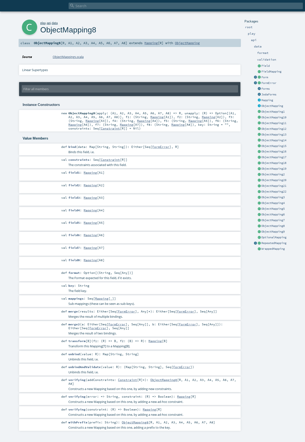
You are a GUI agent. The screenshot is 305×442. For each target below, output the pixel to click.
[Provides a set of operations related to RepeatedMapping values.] (255, 243)
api (49, 23)
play (43, 23)
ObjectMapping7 (273, 220)
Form (264, 77)
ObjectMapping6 (273, 214)
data (55, 23)
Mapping (267, 100)
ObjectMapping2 (273, 174)
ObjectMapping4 (273, 203)
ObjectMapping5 (273, 208)
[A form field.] (259, 66)
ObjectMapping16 (273, 151)
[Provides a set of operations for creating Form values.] (255, 77)
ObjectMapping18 (273, 163)
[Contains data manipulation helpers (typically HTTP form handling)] (259, 89)
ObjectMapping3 (273, 197)
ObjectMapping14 (273, 140)
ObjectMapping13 (273, 134)
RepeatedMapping (273, 243)
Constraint (110, 128)
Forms (265, 88)
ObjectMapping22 (273, 191)
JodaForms (268, 94)
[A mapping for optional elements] (259, 237)
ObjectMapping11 (273, 123)
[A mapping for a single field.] (259, 72)
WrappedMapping (273, 248)
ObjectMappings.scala (68, 57)
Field (265, 66)
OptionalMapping (273, 237)
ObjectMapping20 (273, 180)
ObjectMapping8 (273, 226)
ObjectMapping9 (273, 231)
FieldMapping (271, 71)
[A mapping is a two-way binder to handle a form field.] (259, 100)
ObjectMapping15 (273, 146)
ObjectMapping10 (273, 117)
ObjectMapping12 (273, 128)
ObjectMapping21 (273, 185)
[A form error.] (259, 83)
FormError (268, 83)
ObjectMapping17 (273, 157)
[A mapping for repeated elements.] (259, 243)
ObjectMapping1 (273, 111)
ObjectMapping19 (273, 168)
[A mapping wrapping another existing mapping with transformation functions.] (259, 249)
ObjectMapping (272, 106)
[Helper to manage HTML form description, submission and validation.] (259, 77)
